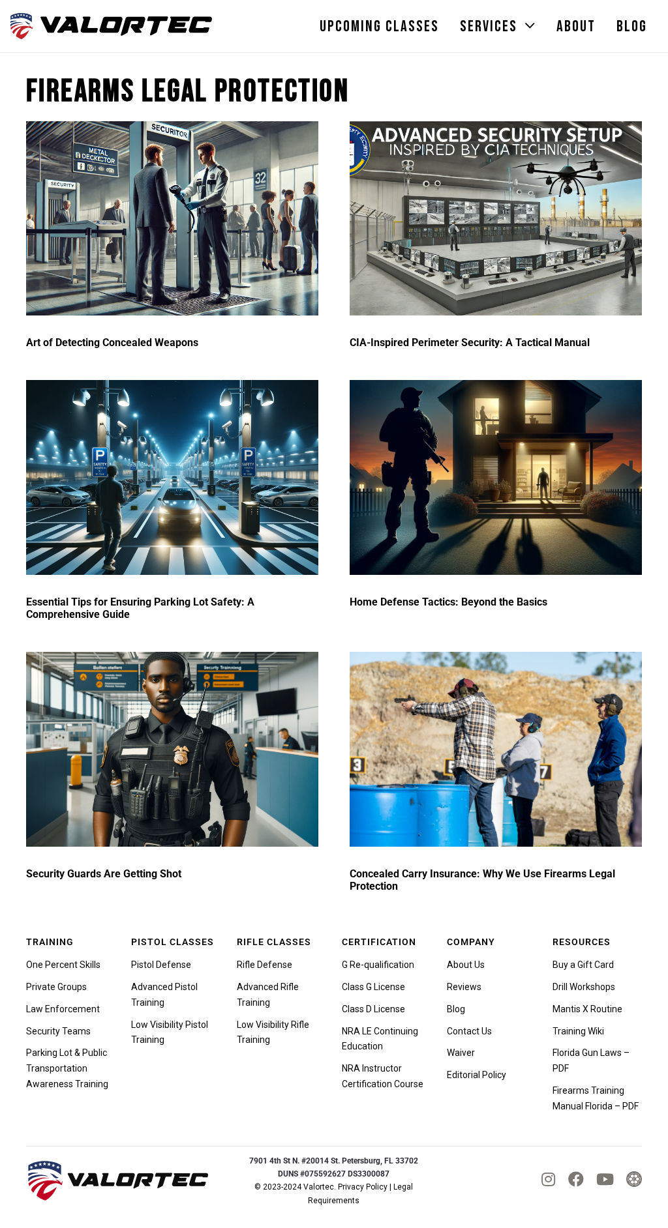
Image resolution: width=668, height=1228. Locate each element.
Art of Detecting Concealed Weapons (112, 342)
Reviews (464, 987)
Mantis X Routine (587, 1009)
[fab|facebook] (576, 1179)
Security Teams (58, 1031)
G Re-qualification (378, 964)
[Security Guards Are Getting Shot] (172, 749)
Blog (456, 1009)
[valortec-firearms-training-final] (111, 26)
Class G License (373, 987)
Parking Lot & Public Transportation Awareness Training (67, 1068)
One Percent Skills (63, 964)
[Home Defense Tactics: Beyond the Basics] (496, 477)
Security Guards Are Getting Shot (103, 874)
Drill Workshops (584, 987)
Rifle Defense (264, 964)
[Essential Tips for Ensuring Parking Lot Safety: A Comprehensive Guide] (172, 477)
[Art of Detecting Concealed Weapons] (172, 218)
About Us (466, 964)
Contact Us (469, 1031)
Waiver (461, 1052)
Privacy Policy (362, 1186)
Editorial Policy (476, 1075)
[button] (530, 26)
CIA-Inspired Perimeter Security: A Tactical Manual (470, 342)
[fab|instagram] (548, 1179)
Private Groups (56, 987)
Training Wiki (578, 1031)
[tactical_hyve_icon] (634, 1180)
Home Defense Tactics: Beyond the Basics (448, 602)
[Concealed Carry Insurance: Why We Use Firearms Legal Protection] (496, 749)
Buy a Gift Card (583, 964)
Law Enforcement (63, 1009)
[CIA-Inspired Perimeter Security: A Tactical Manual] (496, 218)
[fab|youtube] (605, 1179)
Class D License (373, 1009)
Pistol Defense (161, 964)
